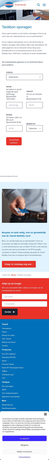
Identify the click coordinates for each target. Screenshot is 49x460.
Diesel (4, 361)
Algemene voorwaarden (11, 397)
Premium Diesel (8, 364)
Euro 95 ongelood (8, 354)
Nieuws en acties (8, 335)
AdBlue (4, 371)
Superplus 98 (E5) (9, 357)
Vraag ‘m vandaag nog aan (18, 264)
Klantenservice (7, 405)
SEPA (4, 390)
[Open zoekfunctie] (38, 5)
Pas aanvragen (7, 386)
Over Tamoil (6, 339)
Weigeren (24, 445)
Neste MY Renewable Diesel (12, 368)
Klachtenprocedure (9, 408)
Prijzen (4, 332)
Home (13, 275)
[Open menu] (44, 5)
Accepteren (24, 438)
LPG (3, 378)
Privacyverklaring (24, 457)
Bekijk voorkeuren (24, 451)
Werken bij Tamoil (8, 342)
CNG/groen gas (8, 374)
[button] (45, 414)
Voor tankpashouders (10, 393)
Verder (8, 312)
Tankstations (6, 328)
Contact (5, 346)
